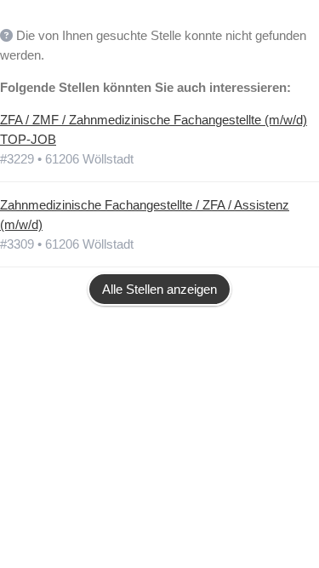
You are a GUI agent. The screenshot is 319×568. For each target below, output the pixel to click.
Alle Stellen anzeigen (159, 289)
